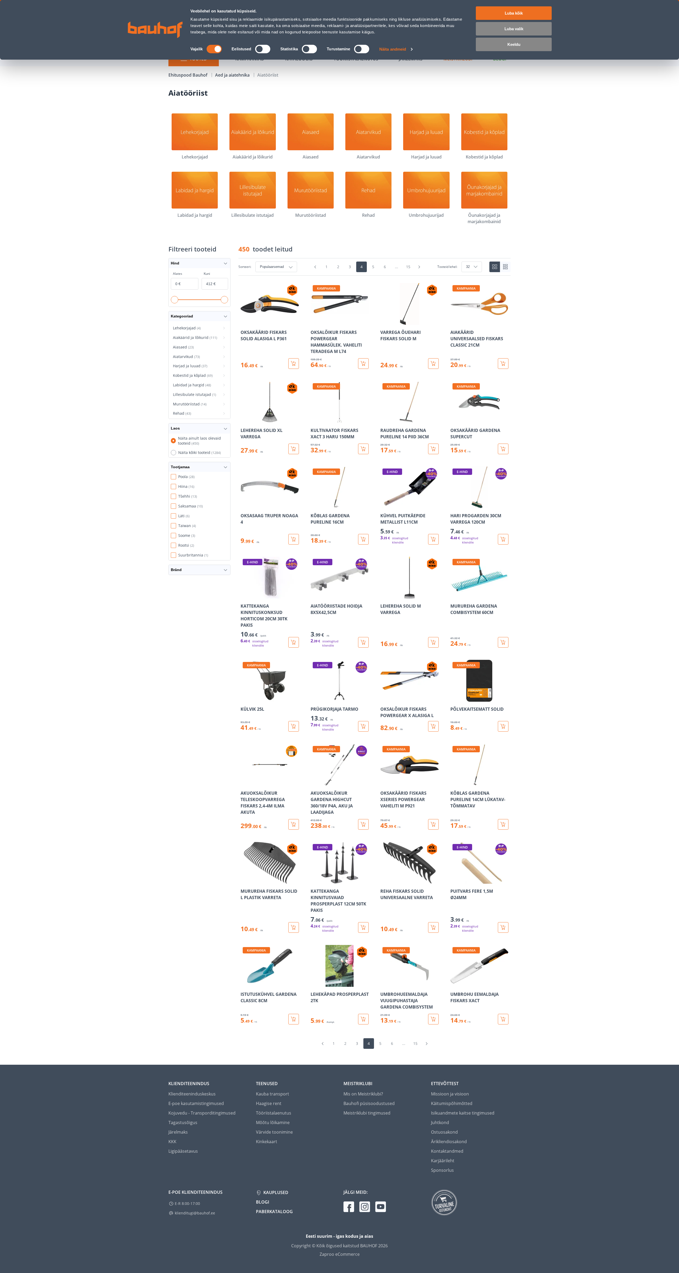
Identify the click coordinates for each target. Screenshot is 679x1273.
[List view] (505, 267)
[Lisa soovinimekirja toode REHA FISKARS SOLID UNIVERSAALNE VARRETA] (385, 880)
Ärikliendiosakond (449, 1141)
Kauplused (275, 1192)
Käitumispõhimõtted (451, 1103)
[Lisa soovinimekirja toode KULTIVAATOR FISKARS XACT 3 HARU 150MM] (315, 419)
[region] (374, 654)
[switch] (262, 49)
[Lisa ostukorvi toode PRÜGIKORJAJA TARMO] (363, 726)
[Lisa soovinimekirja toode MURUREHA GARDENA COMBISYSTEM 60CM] (455, 595)
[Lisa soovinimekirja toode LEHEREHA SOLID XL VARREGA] (245, 419)
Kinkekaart (266, 1141)
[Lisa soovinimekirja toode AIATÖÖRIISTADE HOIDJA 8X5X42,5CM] (315, 595)
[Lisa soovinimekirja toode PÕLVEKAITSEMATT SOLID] (455, 698)
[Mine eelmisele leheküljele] (315, 267)
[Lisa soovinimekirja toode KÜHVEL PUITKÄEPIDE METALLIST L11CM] (385, 504)
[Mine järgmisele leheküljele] (419, 267)
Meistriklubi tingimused (366, 1113)
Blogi (262, 1202)
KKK (172, 1141)
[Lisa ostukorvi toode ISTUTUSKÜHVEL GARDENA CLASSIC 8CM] (293, 1019)
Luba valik (513, 28)
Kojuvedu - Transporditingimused (202, 1113)
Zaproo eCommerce (340, 1254)
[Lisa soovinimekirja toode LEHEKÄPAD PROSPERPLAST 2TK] (315, 983)
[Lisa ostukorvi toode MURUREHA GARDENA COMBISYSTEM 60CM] (503, 642)
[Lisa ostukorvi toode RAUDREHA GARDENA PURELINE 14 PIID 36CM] (433, 449)
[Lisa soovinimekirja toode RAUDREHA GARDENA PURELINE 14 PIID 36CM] (385, 419)
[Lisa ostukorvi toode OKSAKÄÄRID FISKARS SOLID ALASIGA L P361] (293, 363)
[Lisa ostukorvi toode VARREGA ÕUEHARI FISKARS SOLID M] (433, 363)
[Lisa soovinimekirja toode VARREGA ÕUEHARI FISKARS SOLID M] (385, 321)
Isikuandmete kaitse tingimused (462, 1113)
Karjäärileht (442, 1161)
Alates (177, 273)
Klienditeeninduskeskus (192, 1094)
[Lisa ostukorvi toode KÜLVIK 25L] (293, 726)
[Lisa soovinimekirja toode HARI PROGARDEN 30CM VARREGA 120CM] (455, 504)
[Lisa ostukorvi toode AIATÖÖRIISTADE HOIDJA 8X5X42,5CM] (363, 642)
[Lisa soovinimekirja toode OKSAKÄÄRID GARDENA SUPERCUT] (455, 419)
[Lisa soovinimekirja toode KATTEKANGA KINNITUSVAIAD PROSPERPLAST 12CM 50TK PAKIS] (315, 880)
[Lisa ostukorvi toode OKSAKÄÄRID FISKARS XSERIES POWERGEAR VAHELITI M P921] (433, 824)
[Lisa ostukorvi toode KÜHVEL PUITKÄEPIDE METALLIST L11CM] (433, 539)
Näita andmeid (392, 49)
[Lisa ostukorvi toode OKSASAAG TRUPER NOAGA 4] (293, 539)
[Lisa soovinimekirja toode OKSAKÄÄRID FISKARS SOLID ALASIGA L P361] (245, 321)
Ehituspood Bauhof (188, 75)
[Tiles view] (494, 267)
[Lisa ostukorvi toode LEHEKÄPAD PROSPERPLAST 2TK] (363, 1019)
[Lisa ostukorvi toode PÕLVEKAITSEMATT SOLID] (503, 726)
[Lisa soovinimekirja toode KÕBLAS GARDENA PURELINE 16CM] (315, 504)
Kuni (207, 273)
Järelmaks (178, 1132)
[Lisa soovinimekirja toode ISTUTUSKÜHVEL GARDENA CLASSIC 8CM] (245, 983)
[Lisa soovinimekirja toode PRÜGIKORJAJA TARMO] (315, 698)
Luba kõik (514, 13)
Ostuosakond (444, 1132)
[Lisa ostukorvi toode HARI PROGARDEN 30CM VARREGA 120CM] (503, 539)
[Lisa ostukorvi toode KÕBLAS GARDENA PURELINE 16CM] (363, 539)
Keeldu (513, 44)
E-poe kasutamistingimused (196, 1103)
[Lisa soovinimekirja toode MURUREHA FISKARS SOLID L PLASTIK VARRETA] (245, 880)
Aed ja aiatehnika (233, 75)
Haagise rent (268, 1103)
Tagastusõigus (182, 1122)
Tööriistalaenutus (273, 1113)
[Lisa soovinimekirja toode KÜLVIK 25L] (245, 698)
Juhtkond (440, 1122)
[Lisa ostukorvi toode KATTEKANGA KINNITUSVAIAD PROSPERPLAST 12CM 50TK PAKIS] (363, 927)
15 (408, 266)
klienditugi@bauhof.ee (195, 1212)
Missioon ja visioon (450, 1094)
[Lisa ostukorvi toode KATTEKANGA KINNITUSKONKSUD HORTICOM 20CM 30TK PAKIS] (293, 642)
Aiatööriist (267, 75)
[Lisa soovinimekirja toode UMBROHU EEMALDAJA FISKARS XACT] (455, 983)
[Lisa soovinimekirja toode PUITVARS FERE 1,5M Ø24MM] (455, 880)
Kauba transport (272, 1094)
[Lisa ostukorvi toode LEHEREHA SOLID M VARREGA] (433, 642)
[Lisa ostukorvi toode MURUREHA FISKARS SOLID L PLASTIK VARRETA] (293, 927)
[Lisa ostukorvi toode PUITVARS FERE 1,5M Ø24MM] (503, 927)
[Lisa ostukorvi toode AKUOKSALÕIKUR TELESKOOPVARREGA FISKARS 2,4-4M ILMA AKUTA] (293, 824)
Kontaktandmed (447, 1151)
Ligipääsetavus (183, 1151)
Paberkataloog (274, 1211)
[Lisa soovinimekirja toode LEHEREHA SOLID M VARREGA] (385, 595)
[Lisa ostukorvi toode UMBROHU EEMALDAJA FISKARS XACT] (503, 1019)
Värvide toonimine (274, 1132)
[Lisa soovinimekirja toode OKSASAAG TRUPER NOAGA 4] (245, 504)
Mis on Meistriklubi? (363, 1094)
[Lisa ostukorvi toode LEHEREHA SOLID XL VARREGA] (293, 449)
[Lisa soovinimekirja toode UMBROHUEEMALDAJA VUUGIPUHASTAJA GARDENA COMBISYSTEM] (385, 983)
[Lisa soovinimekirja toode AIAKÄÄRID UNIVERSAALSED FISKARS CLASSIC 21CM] (455, 321)
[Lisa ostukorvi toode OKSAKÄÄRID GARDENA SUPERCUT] (503, 449)
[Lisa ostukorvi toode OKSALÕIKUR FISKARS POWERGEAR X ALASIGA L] (433, 726)
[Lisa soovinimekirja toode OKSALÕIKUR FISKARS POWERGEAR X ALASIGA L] (385, 698)
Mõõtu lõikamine (273, 1122)
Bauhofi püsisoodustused (369, 1103)
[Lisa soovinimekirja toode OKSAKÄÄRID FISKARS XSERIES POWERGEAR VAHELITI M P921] (385, 782)
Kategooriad (182, 316)
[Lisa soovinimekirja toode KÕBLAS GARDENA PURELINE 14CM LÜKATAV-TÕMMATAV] (455, 782)
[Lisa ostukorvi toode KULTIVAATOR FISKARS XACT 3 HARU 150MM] (363, 449)
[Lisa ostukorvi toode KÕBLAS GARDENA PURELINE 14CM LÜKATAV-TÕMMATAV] (503, 824)
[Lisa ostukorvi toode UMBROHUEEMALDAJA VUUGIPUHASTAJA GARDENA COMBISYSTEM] (433, 1019)
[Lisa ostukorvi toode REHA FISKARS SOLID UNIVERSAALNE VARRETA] (433, 927)
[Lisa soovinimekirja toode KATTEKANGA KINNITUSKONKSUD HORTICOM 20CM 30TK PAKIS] (245, 595)
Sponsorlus (442, 1170)
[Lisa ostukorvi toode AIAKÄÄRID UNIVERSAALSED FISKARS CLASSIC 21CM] (503, 363)
